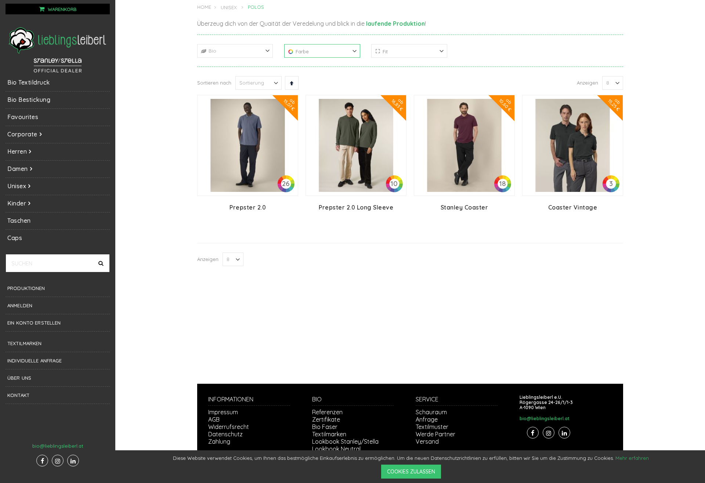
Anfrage (427, 419)
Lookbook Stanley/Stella (345, 441)
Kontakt (18, 395)
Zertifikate (326, 419)
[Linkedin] (73, 460)
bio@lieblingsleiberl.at (57, 446)
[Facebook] (42, 460)
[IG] (58, 460)
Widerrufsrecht (228, 426)
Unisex (229, 7)
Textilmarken (24, 343)
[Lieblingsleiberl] (58, 40)
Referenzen (327, 412)
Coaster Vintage (572, 207)
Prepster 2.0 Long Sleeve (356, 207)
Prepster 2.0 (247, 207)
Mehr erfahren (632, 458)
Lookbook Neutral (336, 448)
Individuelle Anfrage (34, 361)
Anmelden (19, 305)
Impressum (223, 412)
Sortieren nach (214, 83)
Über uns (19, 378)
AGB (214, 419)
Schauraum (431, 412)
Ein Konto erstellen (34, 323)
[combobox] (58, 263)
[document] (411, 467)
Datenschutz (225, 434)
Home (204, 7)
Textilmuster (432, 426)
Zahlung (219, 441)
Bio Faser (324, 426)
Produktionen (26, 288)
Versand (427, 441)
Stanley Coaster (464, 207)
